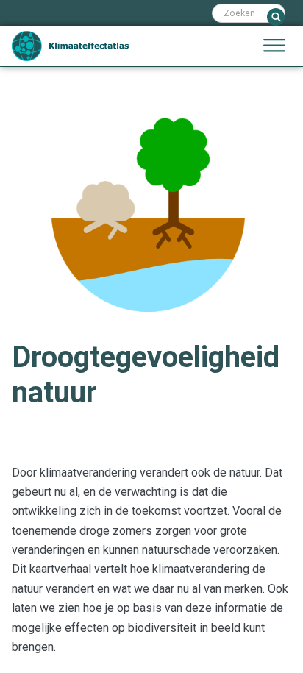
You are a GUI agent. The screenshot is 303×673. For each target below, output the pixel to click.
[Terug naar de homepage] (70, 46)
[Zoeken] (276, 17)
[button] (274, 46)
